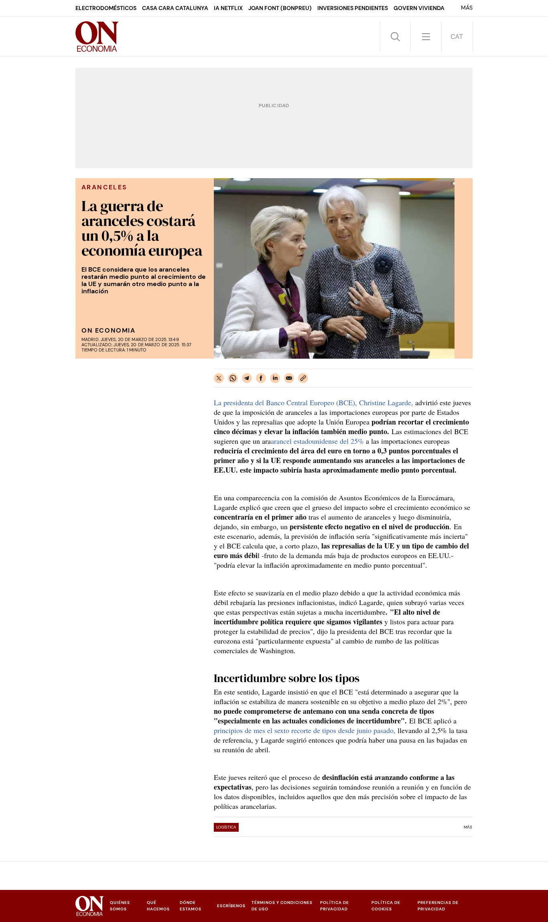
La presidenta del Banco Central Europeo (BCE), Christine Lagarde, (313, 402)
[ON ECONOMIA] (97, 36)
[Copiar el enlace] (303, 378)
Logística (226, 827)
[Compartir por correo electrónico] (289, 378)
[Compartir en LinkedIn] (275, 378)
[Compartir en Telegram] (247, 378)
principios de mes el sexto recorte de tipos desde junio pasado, (306, 730)
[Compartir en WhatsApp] (233, 378)
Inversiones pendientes (352, 8)
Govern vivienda (419, 8)
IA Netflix (228, 8)
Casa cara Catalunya (175, 8)
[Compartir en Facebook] (261, 378)
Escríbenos (231, 905)
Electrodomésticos (105, 8)
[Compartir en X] (219, 378)
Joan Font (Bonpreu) (280, 8)
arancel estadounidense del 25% (318, 441)
